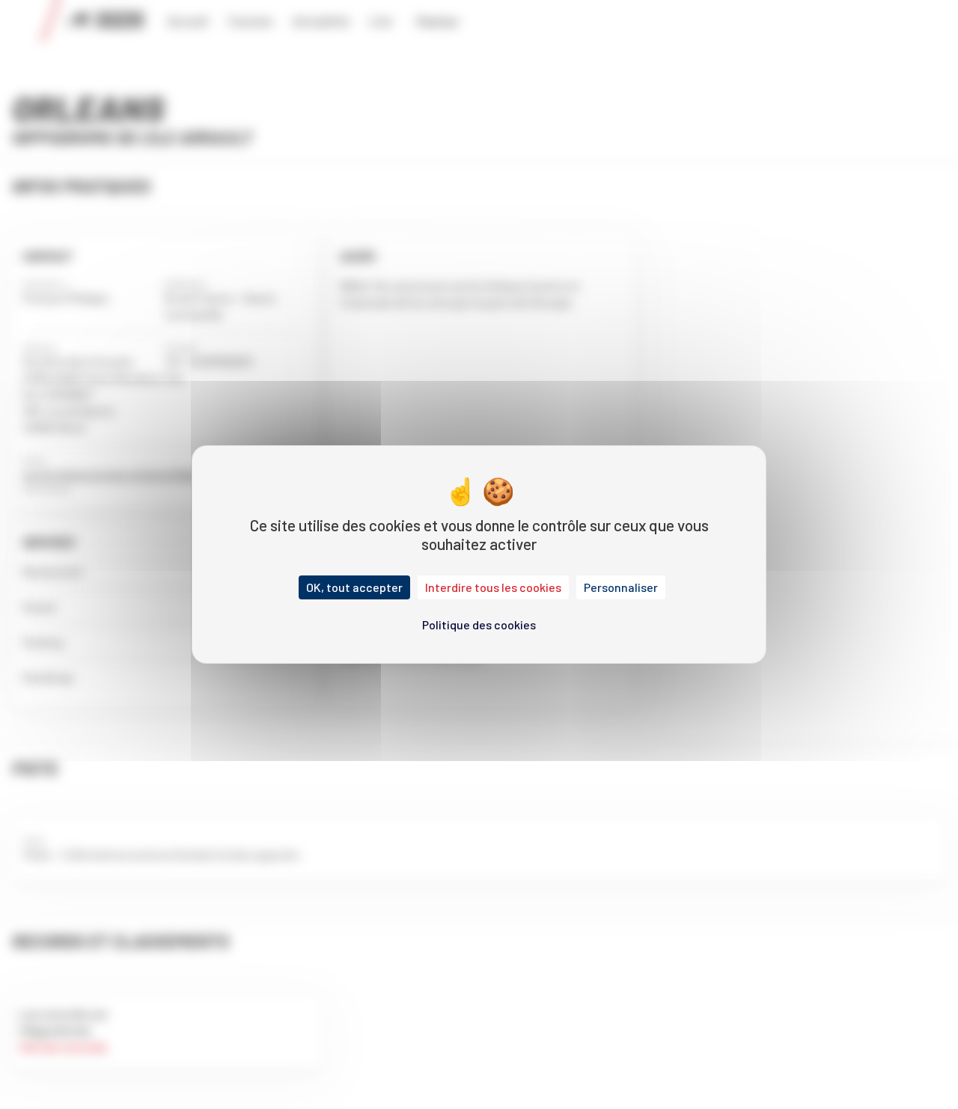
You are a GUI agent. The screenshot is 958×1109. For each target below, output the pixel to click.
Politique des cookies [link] (479, 624)
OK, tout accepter (354, 587)
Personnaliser (621, 587)
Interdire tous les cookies (493, 587)
